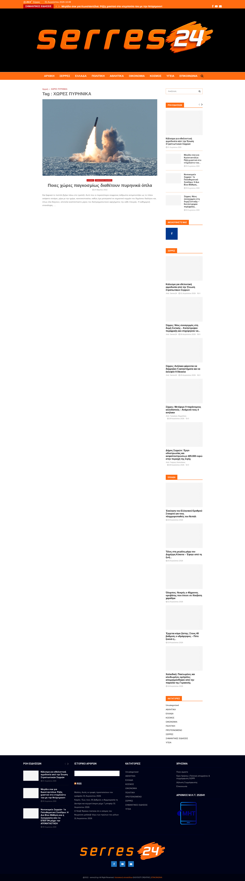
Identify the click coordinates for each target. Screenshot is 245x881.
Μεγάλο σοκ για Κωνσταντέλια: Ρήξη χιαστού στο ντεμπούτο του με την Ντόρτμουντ (112, 6)
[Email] (131, 864)
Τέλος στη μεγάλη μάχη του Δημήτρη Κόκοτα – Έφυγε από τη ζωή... (184, 554)
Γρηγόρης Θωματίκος (178, 416)
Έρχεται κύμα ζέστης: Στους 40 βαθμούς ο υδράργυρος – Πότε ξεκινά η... (182, 636)
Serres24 (173, 293)
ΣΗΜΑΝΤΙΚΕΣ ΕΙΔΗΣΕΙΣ (104, 180)
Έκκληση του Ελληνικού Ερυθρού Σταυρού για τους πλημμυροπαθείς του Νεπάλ (184, 514)
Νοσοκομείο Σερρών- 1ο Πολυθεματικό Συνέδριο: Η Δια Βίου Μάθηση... (191, 179)
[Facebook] (114, 864)
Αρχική (49, 75)
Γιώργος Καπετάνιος (177, 462)
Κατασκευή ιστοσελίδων (124, 877)
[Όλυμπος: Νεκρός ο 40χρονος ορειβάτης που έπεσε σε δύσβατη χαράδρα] (184, 576)
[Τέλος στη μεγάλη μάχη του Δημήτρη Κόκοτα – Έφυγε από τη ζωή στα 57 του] (184, 535)
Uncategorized (172, 705)
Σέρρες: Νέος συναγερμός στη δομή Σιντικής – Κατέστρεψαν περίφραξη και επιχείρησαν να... (183, 328)
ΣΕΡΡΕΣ (65, 75)
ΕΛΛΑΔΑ (81, 75)
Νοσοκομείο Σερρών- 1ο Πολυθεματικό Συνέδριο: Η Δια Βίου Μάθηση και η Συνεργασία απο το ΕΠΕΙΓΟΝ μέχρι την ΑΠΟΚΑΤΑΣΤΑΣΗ (54, 816)
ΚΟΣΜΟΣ (155, 75)
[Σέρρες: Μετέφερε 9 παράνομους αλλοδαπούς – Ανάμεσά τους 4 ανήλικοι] (184, 391)
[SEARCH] (200, 91)
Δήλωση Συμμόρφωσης (187, 782)
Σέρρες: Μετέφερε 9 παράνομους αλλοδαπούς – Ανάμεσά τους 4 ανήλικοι (183, 410)
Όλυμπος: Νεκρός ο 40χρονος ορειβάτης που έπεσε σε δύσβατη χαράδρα (184, 595)
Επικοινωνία (188, 75)
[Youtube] (122, 864)
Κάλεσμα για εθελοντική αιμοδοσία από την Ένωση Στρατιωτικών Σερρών (180, 141)
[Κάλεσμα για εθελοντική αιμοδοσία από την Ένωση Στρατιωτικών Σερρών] (184, 123)
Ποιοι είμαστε (182, 772)
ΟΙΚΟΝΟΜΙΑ (137, 75)
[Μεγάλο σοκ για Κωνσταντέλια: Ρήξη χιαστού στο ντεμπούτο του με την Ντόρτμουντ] (173, 159)
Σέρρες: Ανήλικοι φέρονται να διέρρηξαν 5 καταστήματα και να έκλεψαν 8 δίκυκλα (183, 369)
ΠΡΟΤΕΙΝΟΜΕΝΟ (174, 730)
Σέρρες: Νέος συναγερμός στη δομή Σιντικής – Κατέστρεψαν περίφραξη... (192, 201)
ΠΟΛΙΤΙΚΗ (98, 75)
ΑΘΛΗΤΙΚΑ (117, 75)
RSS (79, 783)
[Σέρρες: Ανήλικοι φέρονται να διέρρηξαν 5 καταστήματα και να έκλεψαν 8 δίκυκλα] (184, 350)
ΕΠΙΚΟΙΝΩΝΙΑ (156, 877)
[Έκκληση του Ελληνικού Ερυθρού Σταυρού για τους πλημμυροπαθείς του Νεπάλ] (184, 495)
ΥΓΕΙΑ (170, 75)
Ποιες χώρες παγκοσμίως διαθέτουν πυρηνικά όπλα (100, 185)
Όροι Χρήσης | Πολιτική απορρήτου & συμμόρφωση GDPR (193, 777)
